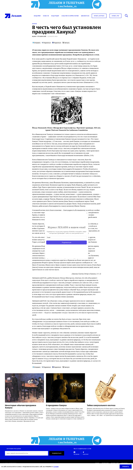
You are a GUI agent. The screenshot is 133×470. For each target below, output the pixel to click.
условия (56, 466)
